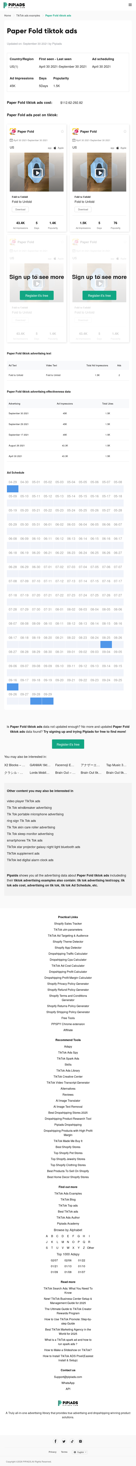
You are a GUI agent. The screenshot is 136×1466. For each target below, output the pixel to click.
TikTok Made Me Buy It (68, 1141)
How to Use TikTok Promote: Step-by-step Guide (68, 1321)
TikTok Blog (68, 1199)
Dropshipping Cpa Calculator (68, 960)
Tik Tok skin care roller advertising (31, 827)
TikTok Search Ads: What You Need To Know (68, 1290)
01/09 (54, 1272)
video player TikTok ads (23, 801)
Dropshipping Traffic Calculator (68, 954)
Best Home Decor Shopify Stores (68, 1177)
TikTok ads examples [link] (28, 15)
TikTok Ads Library (68, 1070)
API (68, 1389)
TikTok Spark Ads (68, 1058)
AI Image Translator (68, 1100)
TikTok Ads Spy (68, 1052)
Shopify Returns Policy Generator (68, 1006)
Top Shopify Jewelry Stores (68, 1159)
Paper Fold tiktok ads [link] (58, 15)
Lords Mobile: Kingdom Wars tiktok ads (42, 772)
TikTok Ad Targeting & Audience (68, 935)
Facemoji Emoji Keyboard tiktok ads (68, 764)
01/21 (54, 1266)
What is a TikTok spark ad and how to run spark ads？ (68, 1342)
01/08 (68, 1272)
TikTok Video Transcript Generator (68, 1082)
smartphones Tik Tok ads (24, 840)
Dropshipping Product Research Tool (68, 1119)
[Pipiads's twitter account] (64, 1441)
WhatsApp (68, 1383)
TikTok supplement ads (23, 853)
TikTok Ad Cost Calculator (68, 966)
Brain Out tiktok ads (93, 772)
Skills (68, 1064)
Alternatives (68, 1088)
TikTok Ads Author (68, 1217)
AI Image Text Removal (68, 1106)
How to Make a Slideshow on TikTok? (68, 1350)
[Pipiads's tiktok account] (72, 1441)
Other (89, 1248)
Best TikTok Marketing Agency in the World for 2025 (68, 1331)
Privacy (52, 1452)
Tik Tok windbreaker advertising (29, 807)
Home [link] (8, 15)
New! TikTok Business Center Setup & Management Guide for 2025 (68, 1301)
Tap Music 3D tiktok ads (119, 764)
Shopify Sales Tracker (68, 923)
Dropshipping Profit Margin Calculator (68, 978)
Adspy (68, 1046)
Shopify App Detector (68, 947)
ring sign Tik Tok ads (21, 820)
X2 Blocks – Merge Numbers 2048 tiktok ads (17, 764)
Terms (64, 1452)
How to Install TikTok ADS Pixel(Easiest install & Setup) (68, 1358)
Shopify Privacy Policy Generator (68, 984)
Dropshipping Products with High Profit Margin (68, 1133)
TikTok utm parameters (68, 929)
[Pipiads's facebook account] (55, 1441)
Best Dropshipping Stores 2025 (68, 1113)
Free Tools (68, 1018)
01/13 (68, 1266)
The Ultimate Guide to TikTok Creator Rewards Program (68, 1311)
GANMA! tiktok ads (42, 764)
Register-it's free (36, 295)
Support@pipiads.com (68, 1377)
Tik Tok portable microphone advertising (35, 814)
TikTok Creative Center (68, 1076)
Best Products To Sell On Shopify (68, 1171)
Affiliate (68, 1030)
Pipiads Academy (68, 1223)
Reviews (68, 1094)
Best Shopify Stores (68, 1147)
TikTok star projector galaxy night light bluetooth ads (43, 846)
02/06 (68, 1260)
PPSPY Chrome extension (68, 1024)
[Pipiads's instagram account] (80, 1441)
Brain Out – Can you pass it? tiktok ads (68, 772)
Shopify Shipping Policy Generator (68, 1012)
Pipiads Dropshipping (68, 1125)
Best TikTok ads (68, 1211)
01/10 (81, 1266)
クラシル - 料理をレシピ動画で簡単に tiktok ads (17, 772)
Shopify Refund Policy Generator (68, 990)
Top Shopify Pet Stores (68, 1153)
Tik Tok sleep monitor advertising (30, 833)
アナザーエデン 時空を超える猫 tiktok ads (93, 764)
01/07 (81, 1272)
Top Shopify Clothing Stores (68, 1165)
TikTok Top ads (68, 1205)
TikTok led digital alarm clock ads (30, 859)
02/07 (54, 1260)
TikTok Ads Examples (68, 1193)
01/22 (81, 1260)
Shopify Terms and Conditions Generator (68, 998)
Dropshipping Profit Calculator (68, 972)
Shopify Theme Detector (68, 941)
